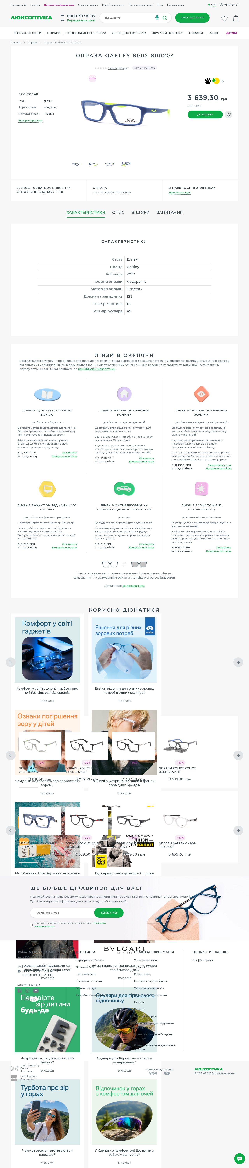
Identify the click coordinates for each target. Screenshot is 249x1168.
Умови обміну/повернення (150, 995)
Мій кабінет (231, 4)
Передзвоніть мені (81, 20)
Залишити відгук (118, 68)
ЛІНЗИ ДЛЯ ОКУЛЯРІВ (129, 33)
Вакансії (139, 1009)
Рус (25, 999)
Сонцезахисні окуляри (86, 33)
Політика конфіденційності (150, 981)
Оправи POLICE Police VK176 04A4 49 (37, 770)
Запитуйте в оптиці (219, 465)
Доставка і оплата (88, 5)
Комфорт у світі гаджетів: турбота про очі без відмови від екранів (47, 690)
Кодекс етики (142, 974)
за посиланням (133, 586)
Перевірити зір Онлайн (90, 960)
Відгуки (141, 212)
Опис (118, 212)
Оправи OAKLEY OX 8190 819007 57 (38, 845)
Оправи (53, 33)
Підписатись (109, 912)
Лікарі (160, 5)
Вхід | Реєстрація (203, 960)
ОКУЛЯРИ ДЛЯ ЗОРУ (167, 33)
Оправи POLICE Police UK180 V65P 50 (177, 770)
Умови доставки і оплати (149, 988)
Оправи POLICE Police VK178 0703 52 (130, 770)
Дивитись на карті (180, 192)
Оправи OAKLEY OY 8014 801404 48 (84, 845)
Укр (34, 999)
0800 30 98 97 (33, 956)
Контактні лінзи (27, 33)
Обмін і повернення (113, 5)
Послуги (35, 5)
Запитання (170, 212)
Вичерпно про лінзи (64, 456)
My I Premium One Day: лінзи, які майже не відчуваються (47, 875)
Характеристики (86, 212)
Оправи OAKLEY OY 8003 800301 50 (131, 845)
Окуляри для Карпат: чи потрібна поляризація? (124, 1060)
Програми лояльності (141, 5)
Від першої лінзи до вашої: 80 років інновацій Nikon (124, 875)
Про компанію (18, 5)
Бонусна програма (145, 1016)
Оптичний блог (85, 967)
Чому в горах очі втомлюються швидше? (47, 1153)
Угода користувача (146, 960)
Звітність (139, 967)
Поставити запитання (89, 981)
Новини (196, 33)
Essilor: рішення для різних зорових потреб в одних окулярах (124, 690)
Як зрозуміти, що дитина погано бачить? (47, 1060)
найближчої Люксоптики (96, 369)
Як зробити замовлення (91, 995)
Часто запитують (86, 974)
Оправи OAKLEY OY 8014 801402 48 (178, 845)
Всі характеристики (30, 120)
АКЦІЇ (214, 33)
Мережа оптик (175, 5)
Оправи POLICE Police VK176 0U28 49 (83, 770)
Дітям (231, 33)
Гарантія (139, 1002)
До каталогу (69, 452)
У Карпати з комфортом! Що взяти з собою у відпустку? (124, 1153)
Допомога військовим (59, 5)
